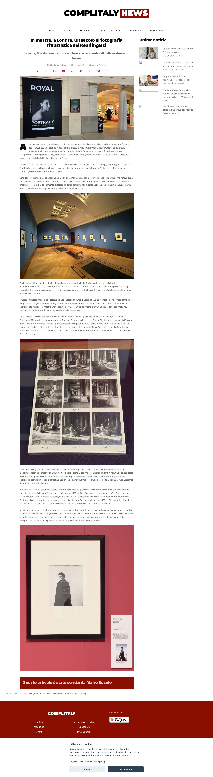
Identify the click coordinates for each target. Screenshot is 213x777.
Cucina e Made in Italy (110, 30)
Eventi (39, 731)
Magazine (85, 30)
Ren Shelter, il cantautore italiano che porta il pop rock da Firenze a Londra (178, 110)
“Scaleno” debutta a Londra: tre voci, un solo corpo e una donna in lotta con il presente (178, 66)
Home (52, 30)
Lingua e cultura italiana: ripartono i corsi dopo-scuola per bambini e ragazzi (177, 80)
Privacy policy (98, 761)
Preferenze (87, 769)
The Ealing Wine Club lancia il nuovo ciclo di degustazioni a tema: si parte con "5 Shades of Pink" (178, 95)
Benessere (135, 30)
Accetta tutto (125, 769)
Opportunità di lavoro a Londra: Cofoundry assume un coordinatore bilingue (178, 52)
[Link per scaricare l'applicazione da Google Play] (119, 719)
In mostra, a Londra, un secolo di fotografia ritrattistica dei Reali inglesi (76, 43)
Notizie (67, 30)
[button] (115, 71)
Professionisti (157, 30)
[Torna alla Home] (106, 13)
